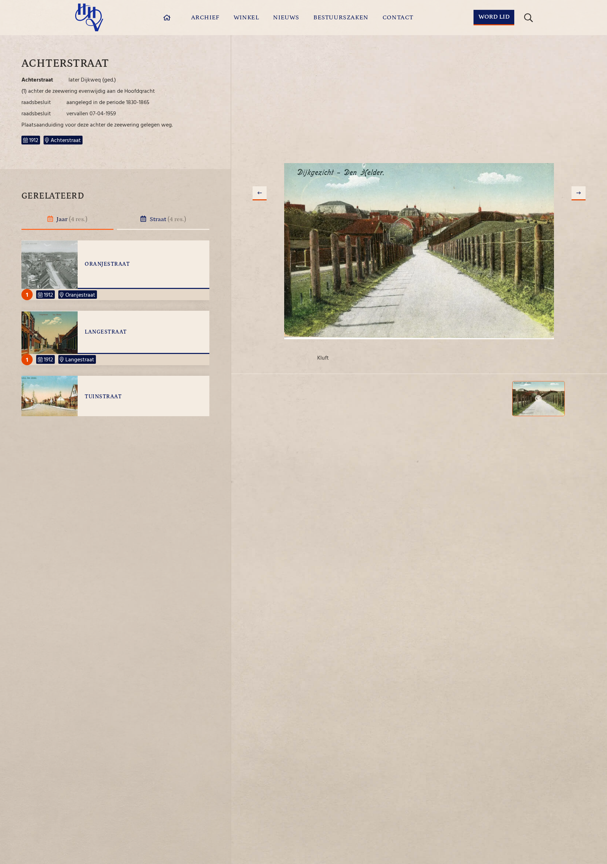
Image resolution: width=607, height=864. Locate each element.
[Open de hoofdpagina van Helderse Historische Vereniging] (89, 17)
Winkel (246, 17)
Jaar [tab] (71, 219)
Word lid (494, 16)
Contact (398, 17)
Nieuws (286, 17)
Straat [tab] (167, 219)
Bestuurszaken (340, 17)
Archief (205, 17)
